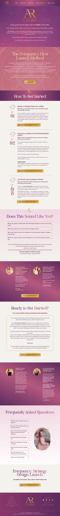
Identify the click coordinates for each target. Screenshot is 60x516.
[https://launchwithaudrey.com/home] (7, 3)
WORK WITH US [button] (40, 3)
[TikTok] (49, 500)
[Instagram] (46, 500)
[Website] (52, 500)
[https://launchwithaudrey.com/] (30, 501)
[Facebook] (43, 500)
